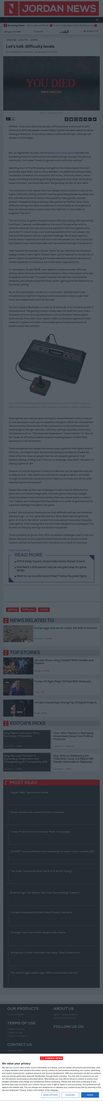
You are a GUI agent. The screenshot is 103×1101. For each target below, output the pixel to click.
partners (16, 1067)
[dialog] (51, 1077)
